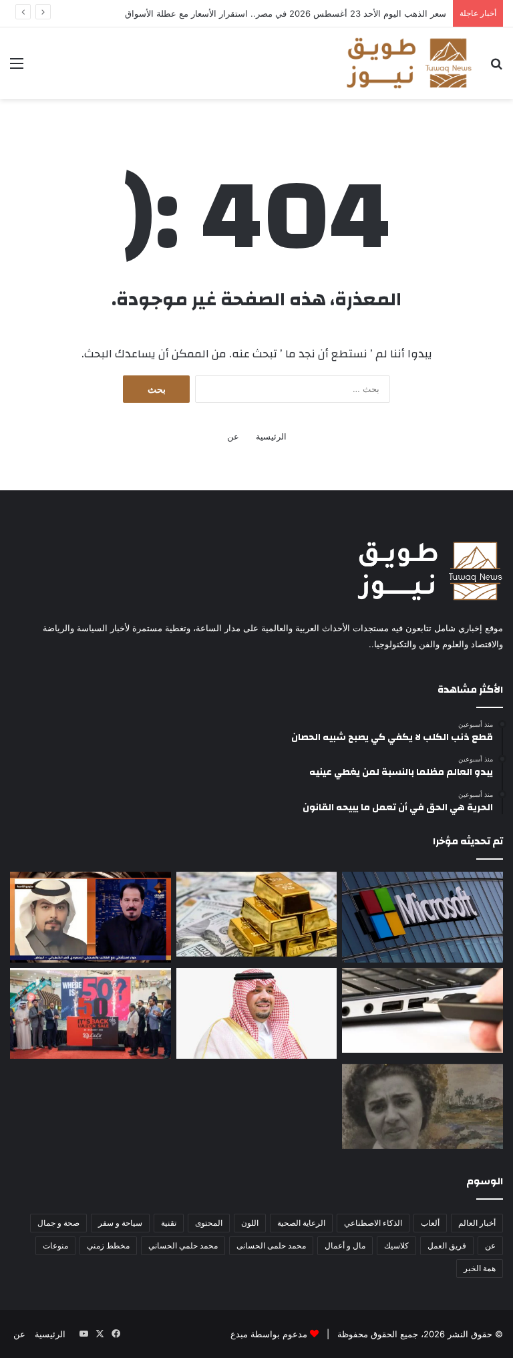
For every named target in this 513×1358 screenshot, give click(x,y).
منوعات (55, 1245)
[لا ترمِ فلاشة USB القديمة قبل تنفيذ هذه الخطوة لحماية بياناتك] (422, 1010)
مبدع (239, 1334)
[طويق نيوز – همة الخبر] (408, 63)
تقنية (168, 1223)
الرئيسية (271, 436)
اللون (250, 1223)
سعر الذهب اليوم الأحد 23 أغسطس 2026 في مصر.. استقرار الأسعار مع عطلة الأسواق (285, 13)
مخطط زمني (108, 1245)
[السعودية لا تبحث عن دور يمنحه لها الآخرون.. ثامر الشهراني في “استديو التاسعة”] (90, 917)
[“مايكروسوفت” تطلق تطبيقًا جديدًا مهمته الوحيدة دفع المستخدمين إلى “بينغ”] (422, 917)
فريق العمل (447, 1245)
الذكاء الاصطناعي (373, 1223)
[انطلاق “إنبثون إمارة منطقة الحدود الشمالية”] (256, 1013)
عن (233, 436)
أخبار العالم (477, 1223)
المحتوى (208, 1223)
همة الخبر (480, 1268)
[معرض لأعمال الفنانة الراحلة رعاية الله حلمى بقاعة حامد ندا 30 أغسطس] (422, 1106)
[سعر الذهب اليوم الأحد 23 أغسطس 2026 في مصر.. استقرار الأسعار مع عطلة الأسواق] (256, 914)
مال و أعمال (345, 1245)
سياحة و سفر (120, 1223)
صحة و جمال (58, 1223)
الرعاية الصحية (301, 1223)
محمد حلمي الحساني (183, 1245)
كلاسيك (396, 1245)
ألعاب (430, 1223)
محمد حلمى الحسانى (271, 1245)
